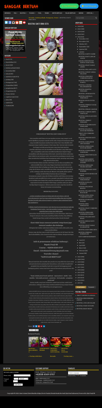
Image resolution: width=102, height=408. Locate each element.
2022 (79, 37)
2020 (79, 259)
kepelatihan (9, 62)
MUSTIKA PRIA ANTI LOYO (87, 69)
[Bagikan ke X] (34, 330)
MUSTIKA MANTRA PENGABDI (85, 90)
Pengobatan (9, 91)
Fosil (39, 13)
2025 (79, 29)
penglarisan (10, 88)
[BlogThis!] (32, 330)
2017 (79, 267)
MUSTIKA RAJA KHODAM (64, 350)
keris (7, 65)
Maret (81, 248)
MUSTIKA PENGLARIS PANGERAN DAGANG (86, 213)
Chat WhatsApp (70, 6)
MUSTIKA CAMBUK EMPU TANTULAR (87, 112)
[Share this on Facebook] (34, 326)
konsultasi (9, 71)
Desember (82, 39)
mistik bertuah (10, 76)
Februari (82, 250)
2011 (79, 283)
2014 (79, 275)
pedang (8, 79)
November (82, 41)
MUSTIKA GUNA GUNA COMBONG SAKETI (86, 196)
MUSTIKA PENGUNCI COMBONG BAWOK (86, 77)
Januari (81, 253)
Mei (80, 243)
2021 (79, 257)
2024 (79, 31)
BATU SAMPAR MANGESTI (87, 236)
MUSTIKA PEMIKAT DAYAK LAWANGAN (87, 105)
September (83, 46)
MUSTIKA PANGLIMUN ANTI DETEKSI (86, 142)
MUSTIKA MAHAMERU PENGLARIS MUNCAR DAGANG (86, 160)
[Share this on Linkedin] (44, 326)
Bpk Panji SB (91, 393)
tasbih (8, 102)
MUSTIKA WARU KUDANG (85, 306)
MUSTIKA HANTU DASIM (87, 54)
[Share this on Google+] (39, 326)
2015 (79, 272)
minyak (8, 74)
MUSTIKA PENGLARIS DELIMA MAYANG (86, 166)
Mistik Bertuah (57, 13)
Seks (7, 100)
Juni (80, 240)
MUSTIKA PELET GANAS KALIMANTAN (87, 226)
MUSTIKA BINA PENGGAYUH (84, 204)
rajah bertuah (10, 97)
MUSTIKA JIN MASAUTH (87, 93)
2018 (79, 264)
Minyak (81, 13)
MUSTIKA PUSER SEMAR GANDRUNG (87, 151)
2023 (79, 34)
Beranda (8, 13)
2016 (79, 270)
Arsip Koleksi (81, 287)
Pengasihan (9, 85)
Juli (80, 52)
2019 (79, 262)
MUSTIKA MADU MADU (84, 308)
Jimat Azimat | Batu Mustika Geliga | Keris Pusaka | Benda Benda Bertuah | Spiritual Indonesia (48, 393)
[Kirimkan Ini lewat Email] (30, 330)
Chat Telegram (90, 6)
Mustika (23, 13)
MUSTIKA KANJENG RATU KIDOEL (55, 350)
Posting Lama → (69, 356)
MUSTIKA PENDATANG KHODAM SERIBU (86, 147)
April (81, 245)
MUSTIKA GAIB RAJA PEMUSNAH (85, 97)
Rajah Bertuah (70, 13)
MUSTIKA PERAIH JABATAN (88, 109)
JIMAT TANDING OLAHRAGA (86, 295)
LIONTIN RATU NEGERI (44, 349)
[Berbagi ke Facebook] (36, 330)
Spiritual (90, 13)
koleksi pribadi (40, 18)
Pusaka (32, 13)
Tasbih (47, 13)
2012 (79, 280)
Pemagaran (49, 18)
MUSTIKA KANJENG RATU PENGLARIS (87, 125)
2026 (79, 26)
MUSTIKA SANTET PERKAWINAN (85, 178)
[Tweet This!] (36, 326)
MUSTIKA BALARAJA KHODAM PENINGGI (86, 129)
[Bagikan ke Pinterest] (38, 330)
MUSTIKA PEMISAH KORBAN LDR (85, 233)
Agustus (82, 49)
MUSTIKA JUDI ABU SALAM (86, 303)
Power (56, 18)
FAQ (15, 13)
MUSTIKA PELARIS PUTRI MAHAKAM (87, 191)
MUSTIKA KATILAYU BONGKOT (85, 183)
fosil (7, 59)
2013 (79, 277)
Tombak (8, 105)
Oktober (82, 44)
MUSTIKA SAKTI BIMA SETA (38, 24)
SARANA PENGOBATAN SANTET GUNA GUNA (86, 61)
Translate (83, 375)
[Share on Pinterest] (41, 326)
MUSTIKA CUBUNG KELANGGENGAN (85, 85)
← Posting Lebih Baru (35, 356)
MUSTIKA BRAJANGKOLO (33, 350)
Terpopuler (91, 287)
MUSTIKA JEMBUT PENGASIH (85, 121)
